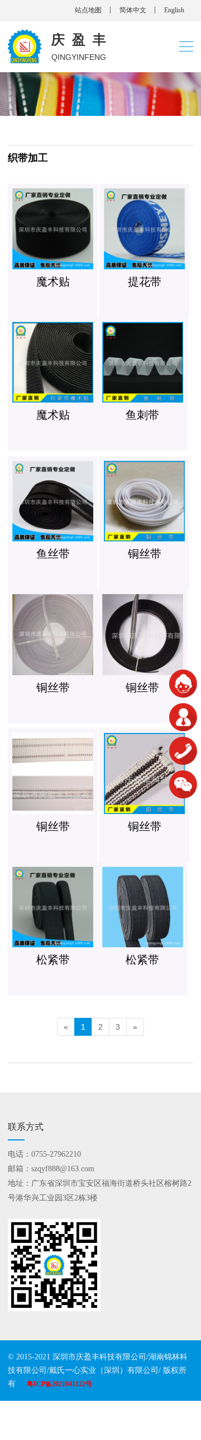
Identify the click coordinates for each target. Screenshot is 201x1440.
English (174, 10)
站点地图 (88, 10)
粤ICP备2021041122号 (59, 1384)
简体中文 (132, 10)
